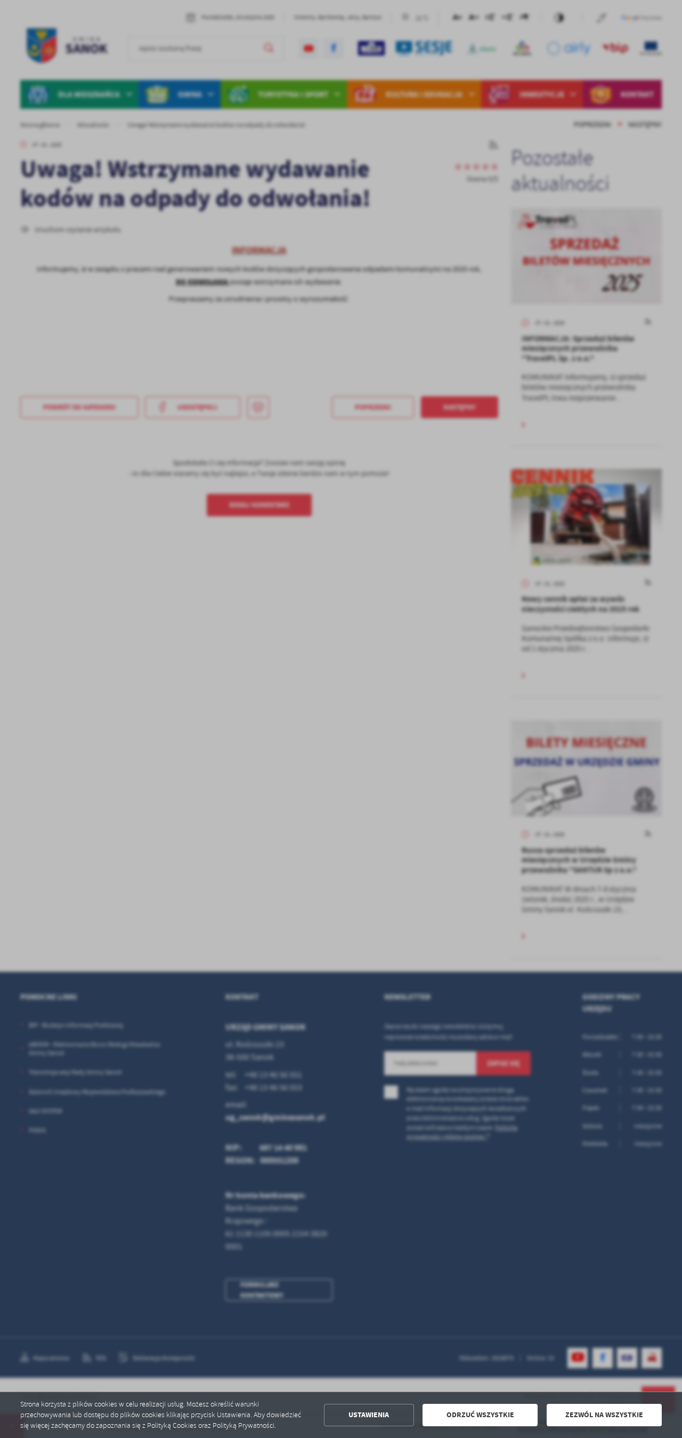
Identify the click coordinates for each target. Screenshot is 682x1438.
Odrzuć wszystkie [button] (480, 1415)
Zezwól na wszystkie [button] (604, 1415)
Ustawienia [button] (368, 1415)
